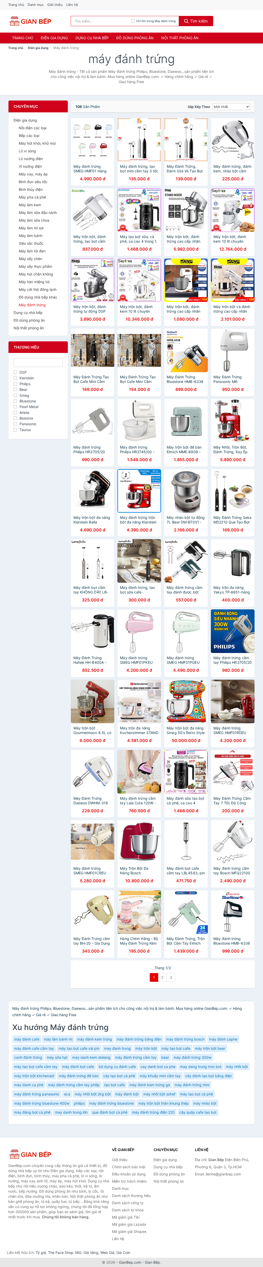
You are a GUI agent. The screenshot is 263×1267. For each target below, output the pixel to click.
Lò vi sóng (27, 151)
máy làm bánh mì (58, 1039)
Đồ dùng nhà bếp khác (38, 297)
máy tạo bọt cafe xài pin (79, 1048)
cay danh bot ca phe (157, 1066)
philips (79, 1103)
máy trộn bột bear (210, 1048)
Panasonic (28, 424)
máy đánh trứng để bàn (79, 1076)
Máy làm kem (30, 205)
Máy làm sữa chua (34, 220)
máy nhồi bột (237, 1066)
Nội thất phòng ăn (180, 38)
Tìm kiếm (198, 21)
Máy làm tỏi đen (32, 251)
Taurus (25, 430)
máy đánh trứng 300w (192, 1057)
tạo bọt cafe (114, 1085)
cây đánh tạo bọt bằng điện (208, 1076)
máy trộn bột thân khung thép (163, 1103)
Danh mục (36, 5)
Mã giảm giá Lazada (129, 1224)
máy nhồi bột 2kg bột (93, 1094)
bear (165, 1057)
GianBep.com (130, 1262)
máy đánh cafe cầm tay (34, 1048)
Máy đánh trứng (32, 305)
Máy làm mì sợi (31, 228)
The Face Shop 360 (64, 1252)
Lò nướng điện (31, 158)
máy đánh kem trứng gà (149, 1085)
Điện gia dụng (54, 38)
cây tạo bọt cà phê (119, 1076)
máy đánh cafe (26, 1039)
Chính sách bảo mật (128, 1167)
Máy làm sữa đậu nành (38, 212)
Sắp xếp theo (199, 107)
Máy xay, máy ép (33, 174)
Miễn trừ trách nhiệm (129, 1181)
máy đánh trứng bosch (185, 1039)
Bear (23, 389)
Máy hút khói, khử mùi (37, 143)
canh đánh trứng (28, 1057)
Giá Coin (123, 1252)
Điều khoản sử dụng (129, 1174)
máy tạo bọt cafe (176, 1048)
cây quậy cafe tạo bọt (198, 1112)
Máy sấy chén (30, 258)
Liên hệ (72, 5)
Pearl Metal (29, 406)
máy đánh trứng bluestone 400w (41, 1103)
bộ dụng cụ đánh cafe (117, 1066)
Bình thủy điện (31, 189)
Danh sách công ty (128, 1203)
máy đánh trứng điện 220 (153, 1112)
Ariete (24, 412)
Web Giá (107, 1252)
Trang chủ (16, 5)
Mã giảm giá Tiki (125, 1217)
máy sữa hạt (57, 1057)
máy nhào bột (205, 1103)
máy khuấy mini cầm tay (160, 1076)
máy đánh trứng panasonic (36, 1094)
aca (67, 1094)
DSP (23, 372)
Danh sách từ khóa (128, 1210)
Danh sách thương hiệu (131, 1195)
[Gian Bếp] (34, 1154)
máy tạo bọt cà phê (196, 1094)
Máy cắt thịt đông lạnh (38, 289)
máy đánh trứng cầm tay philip (74, 1085)
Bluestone (28, 401)
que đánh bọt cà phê (109, 1112)
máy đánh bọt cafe (78, 1066)
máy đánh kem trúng (94, 1039)
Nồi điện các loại (32, 128)
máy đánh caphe (223, 1039)
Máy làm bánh (30, 235)
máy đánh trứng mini (192, 1085)
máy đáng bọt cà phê (32, 1112)
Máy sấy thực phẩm (35, 266)
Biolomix (26, 418)
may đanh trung (117, 1048)
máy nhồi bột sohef (159, 1094)
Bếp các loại (29, 135)
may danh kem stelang (91, 1057)
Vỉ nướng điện (30, 166)
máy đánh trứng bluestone (111, 1103)
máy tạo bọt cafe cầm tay (36, 1066)
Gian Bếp (152, 1262)
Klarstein (27, 378)
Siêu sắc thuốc (31, 243)
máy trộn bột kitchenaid (34, 1076)
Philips (25, 384)
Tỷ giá (41, 1252)
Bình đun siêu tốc (33, 182)
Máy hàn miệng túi (34, 282)
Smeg (24, 395)
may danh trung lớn (71, 1112)
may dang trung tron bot (200, 1066)
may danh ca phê (28, 1085)
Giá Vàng (90, 1252)
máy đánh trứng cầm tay (136, 1057)
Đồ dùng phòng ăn (135, 38)
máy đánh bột (127, 1094)
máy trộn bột (146, 1048)
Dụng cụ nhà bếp (92, 38)
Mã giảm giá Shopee (129, 1231)
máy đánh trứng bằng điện (139, 1039)
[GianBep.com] (30, 21)
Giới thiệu (55, 5)
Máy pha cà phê (32, 197)
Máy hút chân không (36, 274)
